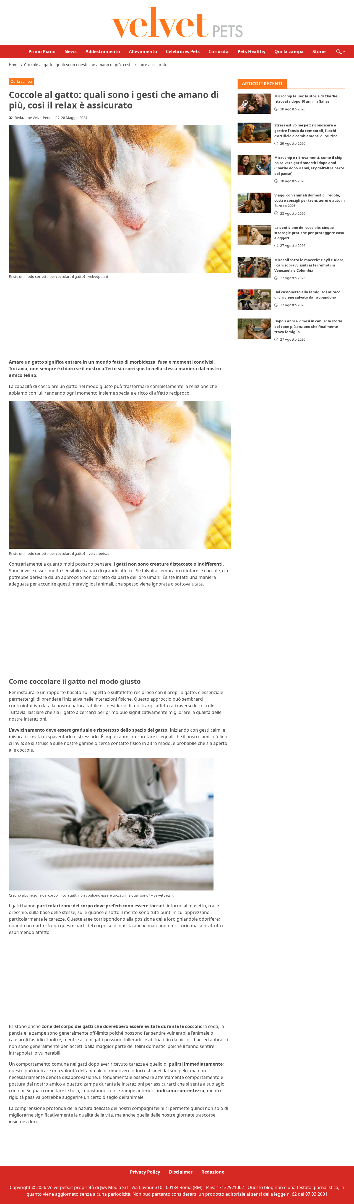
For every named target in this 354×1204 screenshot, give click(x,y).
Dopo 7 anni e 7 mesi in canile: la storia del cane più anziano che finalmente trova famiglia (308, 326)
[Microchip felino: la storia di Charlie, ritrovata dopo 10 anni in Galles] (254, 104)
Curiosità (219, 51)
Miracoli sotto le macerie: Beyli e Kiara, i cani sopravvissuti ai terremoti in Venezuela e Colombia (309, 265)
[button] (340, 51)
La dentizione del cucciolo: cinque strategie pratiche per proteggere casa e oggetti (309, 232)
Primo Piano (42, 51)
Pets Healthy (252, 51)
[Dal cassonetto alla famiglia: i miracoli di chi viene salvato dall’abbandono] (254, 300)
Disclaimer (180, 1172)
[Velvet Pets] (177, 22)
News (70, 51)
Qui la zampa (289, 51)
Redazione (212, 1172)
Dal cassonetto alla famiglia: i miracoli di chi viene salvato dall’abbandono (308, 295)
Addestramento (102, 51)
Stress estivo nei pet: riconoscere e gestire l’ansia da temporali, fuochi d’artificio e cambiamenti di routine (306, 130)
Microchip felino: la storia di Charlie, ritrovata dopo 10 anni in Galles (306, 99)
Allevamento (143, 51)
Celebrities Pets (183, 51)
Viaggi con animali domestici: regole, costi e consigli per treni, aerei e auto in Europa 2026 (309, 200)
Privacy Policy (145, 1172)
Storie (319, 51)
